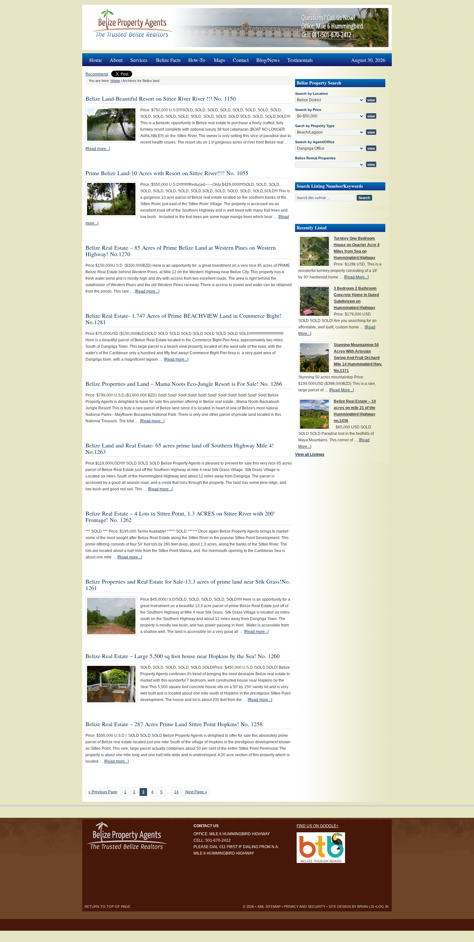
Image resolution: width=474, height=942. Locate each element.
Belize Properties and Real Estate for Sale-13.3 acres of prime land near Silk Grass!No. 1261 (187, 584)
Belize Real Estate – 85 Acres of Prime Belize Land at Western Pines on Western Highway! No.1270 (180, 251)
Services (136, 58)
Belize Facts (168, 59)
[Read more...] (97, 148)
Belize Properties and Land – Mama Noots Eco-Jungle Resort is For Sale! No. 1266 (183, 383)
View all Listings (309, 454)
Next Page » (196, 792)
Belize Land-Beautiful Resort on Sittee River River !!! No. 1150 (160, 98)
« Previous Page (102, 792)
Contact (241, 59)
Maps (219, 59)
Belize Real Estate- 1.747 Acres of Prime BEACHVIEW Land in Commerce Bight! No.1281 (183, 319)
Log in (382, 906)
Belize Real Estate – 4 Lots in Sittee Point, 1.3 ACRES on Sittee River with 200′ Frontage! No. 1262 (180, 516)
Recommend (96, 74)
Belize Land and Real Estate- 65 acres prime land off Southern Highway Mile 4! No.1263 (179, 448)
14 (176, 792)
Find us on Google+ (318, 826)
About (116, 59)
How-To (194, 58)
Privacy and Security (304, 906)
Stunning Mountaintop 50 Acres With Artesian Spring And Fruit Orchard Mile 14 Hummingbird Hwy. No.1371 (358, 358)
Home (95, 59)
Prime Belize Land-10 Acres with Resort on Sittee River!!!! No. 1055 (166, 173)
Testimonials (300, 59)
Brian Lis (365, 906)
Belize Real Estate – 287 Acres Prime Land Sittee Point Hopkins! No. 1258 (173, 724)
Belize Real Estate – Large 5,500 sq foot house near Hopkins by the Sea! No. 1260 (182, 656)
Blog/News (268, 59)
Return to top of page (107, 906)
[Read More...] (356, 277)
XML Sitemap (269, 906)
